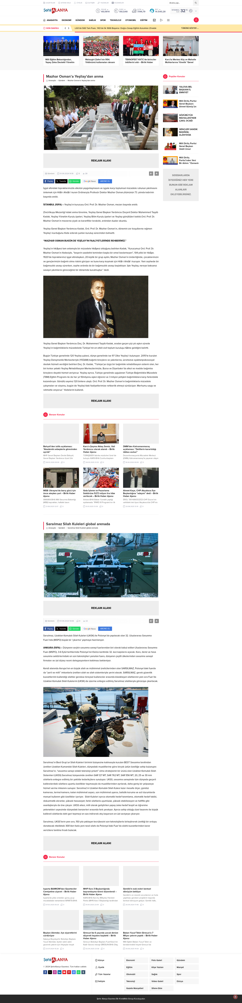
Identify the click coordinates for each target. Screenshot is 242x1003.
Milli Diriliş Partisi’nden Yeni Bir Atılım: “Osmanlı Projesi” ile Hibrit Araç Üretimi (189, 163)
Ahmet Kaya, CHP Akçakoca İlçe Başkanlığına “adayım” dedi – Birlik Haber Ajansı (140, 493)
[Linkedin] (59, 972)
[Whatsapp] (79, 972)
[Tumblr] (83, 972)
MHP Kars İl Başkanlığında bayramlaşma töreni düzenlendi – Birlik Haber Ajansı (100, 891)
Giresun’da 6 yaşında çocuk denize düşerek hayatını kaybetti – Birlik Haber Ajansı (100, 935)
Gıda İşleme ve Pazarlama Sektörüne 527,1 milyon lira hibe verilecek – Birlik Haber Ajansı (99, 493)
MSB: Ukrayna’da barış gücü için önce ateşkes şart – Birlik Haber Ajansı (59, 493)
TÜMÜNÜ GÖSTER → (190, 28)
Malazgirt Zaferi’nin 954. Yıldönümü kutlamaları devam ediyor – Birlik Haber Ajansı (100, 62)
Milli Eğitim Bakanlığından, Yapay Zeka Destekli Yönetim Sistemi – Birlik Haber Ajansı (59, 62)
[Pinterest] (69, 972)
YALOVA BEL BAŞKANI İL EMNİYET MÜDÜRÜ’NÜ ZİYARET (186, 92)
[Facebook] (45, 972)
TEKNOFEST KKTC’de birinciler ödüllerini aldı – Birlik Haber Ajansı (140, 62)
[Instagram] (55, 972)
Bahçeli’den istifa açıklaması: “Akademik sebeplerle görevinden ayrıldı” (60, 449)
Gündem (61, 80)
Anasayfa (52, 80)
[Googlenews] (74, 972)
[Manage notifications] (235, 997)
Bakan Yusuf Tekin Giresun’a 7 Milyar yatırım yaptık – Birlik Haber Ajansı (140, 935)
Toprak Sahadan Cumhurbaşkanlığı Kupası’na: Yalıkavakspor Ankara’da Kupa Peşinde (114, 28)
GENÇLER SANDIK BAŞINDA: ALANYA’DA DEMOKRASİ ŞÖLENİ (188, 135)
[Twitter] (50, 972)
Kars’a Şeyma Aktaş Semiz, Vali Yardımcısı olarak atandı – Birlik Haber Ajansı (99, 449)
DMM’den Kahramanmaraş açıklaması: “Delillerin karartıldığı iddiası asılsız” (139, 449)
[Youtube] (64, 972)
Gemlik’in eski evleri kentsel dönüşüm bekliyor (137, 890)
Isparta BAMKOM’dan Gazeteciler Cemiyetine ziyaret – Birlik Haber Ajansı (60, 891)
